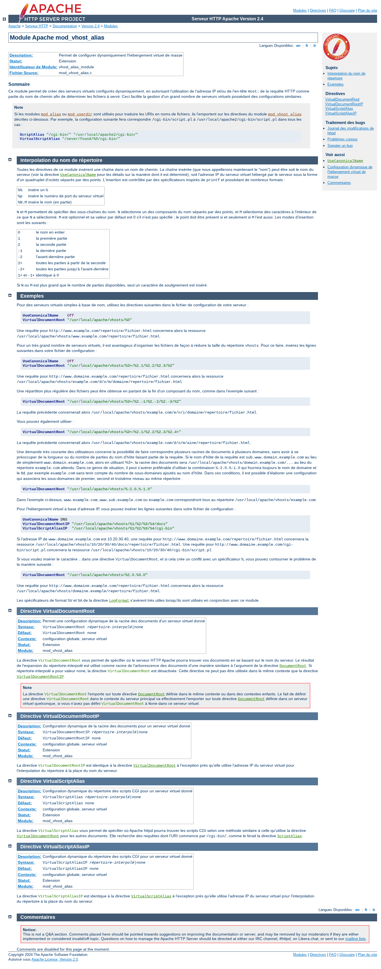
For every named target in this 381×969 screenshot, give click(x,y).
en (298, 45)
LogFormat (119, 600)
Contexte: (27, 639)
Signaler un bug (340, 146)
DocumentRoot (292, 666)
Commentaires (339, 183)
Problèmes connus (342, 139)
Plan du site (367, 10)
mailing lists (355, 938)
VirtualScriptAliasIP (341, 113)
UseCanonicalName (345, 161)
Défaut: (25, 632)
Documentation (65, 26)
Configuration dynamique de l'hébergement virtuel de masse (349, 172)
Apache (14, 26)
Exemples (335, 84)
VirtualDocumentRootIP (344, 104)
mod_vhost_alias (285, 114)
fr (307, 45)
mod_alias (51, 114)
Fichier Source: (23, 73)
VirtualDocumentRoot (342, 99)
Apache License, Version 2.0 (55, 959)
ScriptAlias (289, 836)
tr (314, 45)
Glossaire (347, 10)
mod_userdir (80, 114)
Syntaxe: (26, 627)
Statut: (15, 61)
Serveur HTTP (36, 26)
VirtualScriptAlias (339, 108)
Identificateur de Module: (33, 67)
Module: (25, 650)
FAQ (332, 10)
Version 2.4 (90, 26)
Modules (300, 10)
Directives (318, 10)
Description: (21, 55)
